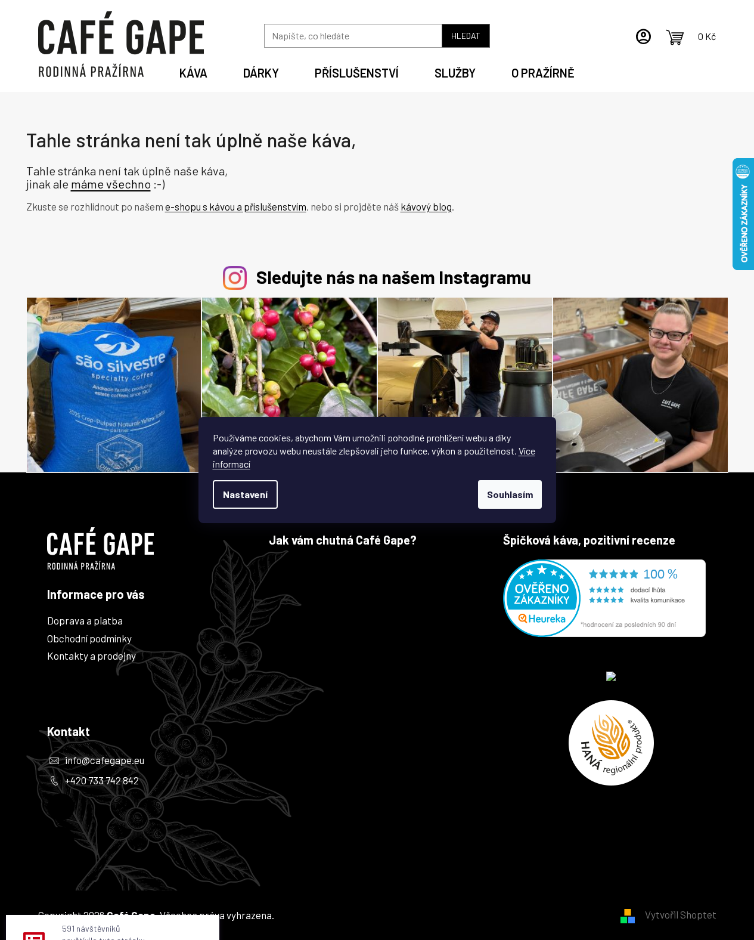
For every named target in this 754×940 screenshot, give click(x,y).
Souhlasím (510, 494)
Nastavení (245, 494)
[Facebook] (61, 807)
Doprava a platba (85, 620)
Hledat (465, 35)
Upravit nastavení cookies (332, 915)
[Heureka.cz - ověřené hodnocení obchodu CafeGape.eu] (604, 598)
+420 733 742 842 (102, 780)
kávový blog (426, 206)
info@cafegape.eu (104, 760)
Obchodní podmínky (89, 638)
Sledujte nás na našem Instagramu (393, 276)
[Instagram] (61, 840)
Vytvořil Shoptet (680, 914)
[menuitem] (193, 71)
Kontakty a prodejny (91, 655)
